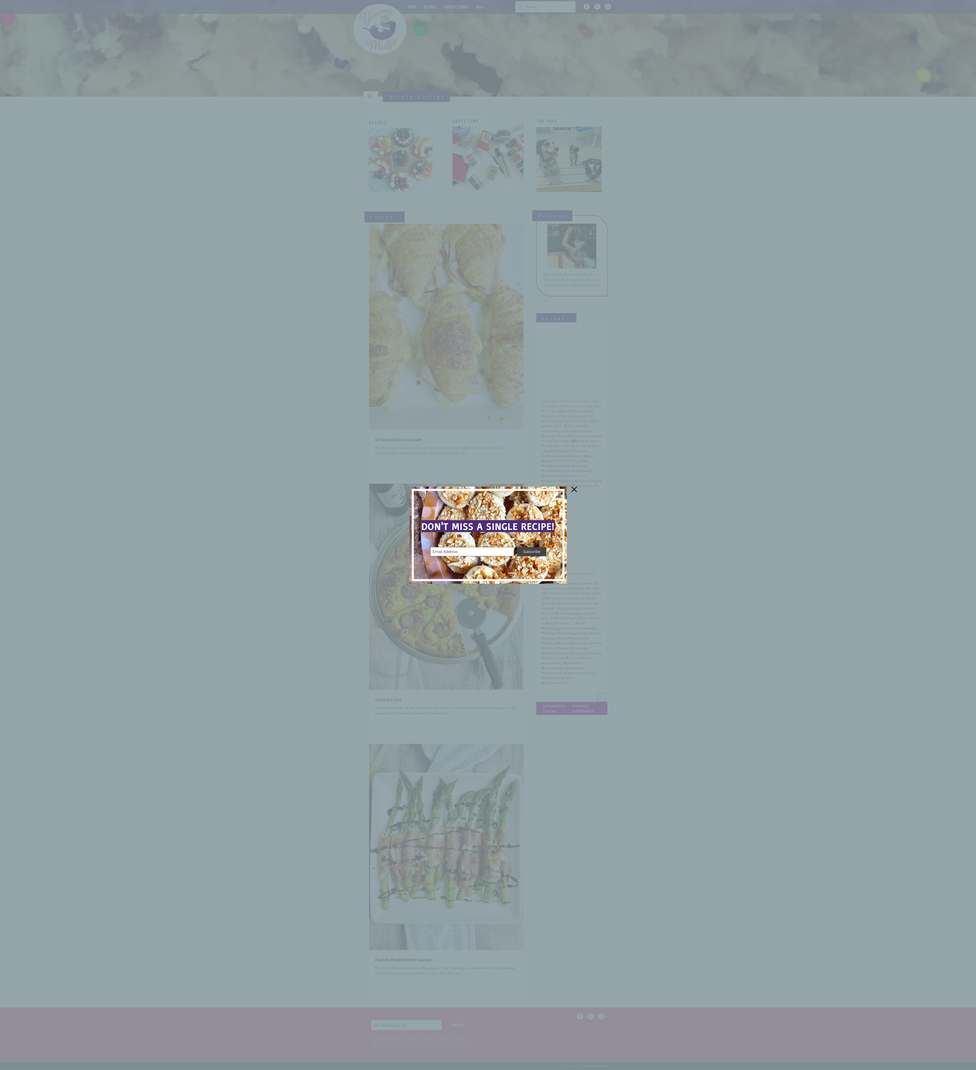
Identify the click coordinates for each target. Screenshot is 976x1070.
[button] (574, 489)
